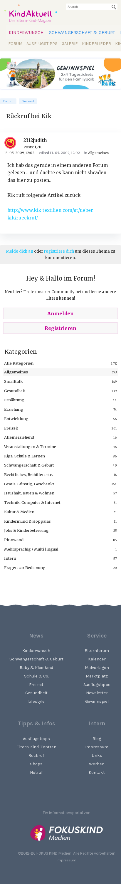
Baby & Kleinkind (36, 667)
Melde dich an (19, 251)
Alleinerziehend (19, 437)
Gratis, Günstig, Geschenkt (29, 484)
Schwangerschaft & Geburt (82, 32)
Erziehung (13, 409)
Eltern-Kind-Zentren (36, 746)
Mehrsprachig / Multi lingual (31, 549)
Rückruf (36, 755)
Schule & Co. (36, 676)
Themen (8, 101)
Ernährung (14, 399)
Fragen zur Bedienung (25, 567)
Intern (10, 558)
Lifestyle (36, 701)
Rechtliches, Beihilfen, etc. (28, 474)
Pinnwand (28, 101)
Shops (36, 763)
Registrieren (60, 328)
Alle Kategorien (18, 363)
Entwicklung (16, 418)
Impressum (66, 860)
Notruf (36, 772)
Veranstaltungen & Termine (30, 446)
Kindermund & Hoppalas (27, 521)
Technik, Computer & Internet (32, 502)
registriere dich (59, 251)
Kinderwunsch (26, 32)
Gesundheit (14, 390)
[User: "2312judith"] (12, 143)
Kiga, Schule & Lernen (24, 456)
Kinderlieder (96, 43)
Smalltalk (13, 381)
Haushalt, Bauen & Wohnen (29, 493)
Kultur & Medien (19, 511)
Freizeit (11, 428)
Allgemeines (16, 372)
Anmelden (60, 313)
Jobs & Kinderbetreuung (26, 530)
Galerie (70, 43)
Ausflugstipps (42, 43)
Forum (15, 43)
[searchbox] (91, 7)
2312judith (35, 140)
